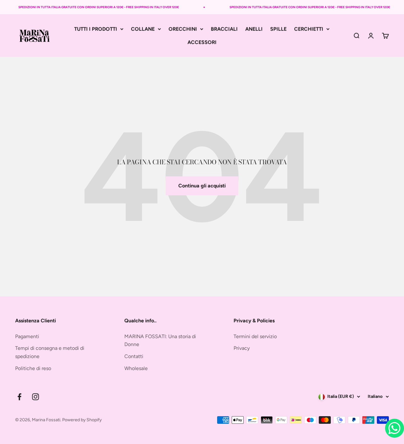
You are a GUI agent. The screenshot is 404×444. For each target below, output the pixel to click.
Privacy (242, 348)
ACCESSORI (202, 42)
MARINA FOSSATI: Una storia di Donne (160, 340)
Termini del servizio (255, 336)
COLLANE (143, 29)
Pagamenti (27, 336)
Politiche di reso (33, 368)
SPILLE (278, 29)
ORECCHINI (183, 29)
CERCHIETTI (308, 29)
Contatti (133, 356)
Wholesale (136, 368)
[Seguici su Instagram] (35, 396)
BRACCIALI (224, 29)
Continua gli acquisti (202, 186)
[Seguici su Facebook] (19, 396)
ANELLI (254, 29)
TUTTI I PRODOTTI (95, 29)
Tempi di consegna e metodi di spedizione (49, 352)
